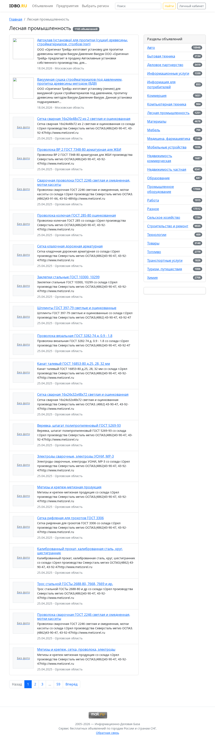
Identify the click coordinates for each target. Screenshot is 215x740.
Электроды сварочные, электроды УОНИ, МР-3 (75, 456)
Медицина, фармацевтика (168, 138)
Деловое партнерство (165, 64)
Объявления (42, 6)
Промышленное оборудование (160, 189)
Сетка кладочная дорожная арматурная (70, 246)
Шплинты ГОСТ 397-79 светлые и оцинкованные (76, 308)
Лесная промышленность (168, 113)
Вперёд (71, 684)
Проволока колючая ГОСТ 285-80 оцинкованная (76, 215)
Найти (169, 6)
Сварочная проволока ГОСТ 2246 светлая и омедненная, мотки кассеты (83, 182)
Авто (151, 47)
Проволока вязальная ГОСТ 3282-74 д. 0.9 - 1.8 (74, 335)
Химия (152, 277)
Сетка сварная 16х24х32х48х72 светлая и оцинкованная (82, 394)
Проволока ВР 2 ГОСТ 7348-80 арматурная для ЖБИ (79, 149)
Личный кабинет (191, 6)
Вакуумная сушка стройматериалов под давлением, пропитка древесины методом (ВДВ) (79, 81)
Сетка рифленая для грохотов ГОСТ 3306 (70, 518)
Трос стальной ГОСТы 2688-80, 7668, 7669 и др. (75, 583)
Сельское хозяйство (163, 217)
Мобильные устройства (166, 147)
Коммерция (156, 95)
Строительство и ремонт (167, 226)
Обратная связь (107, 733)
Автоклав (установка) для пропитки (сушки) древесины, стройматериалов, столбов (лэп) (82, 42)
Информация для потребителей (161, 84)
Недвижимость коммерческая (159, 158)
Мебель (153, 130)
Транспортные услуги (164, 260)
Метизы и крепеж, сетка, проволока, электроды (76, 649)
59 (58, 684)
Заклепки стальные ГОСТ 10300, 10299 (68, 277)
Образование (158, 178)
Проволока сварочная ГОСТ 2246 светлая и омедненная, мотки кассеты (83, 616)
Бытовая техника (161, 56)
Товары (153, 243)
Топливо (154, 252)
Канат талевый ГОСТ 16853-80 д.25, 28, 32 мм (73, 363)
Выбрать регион (95, 6)
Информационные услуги (168, 73)
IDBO (18, 6)
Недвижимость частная (166, 169)
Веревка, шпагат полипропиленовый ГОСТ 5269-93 (79, 425)
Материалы (156, 121)
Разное (153, 209)
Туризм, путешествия (164, 269)
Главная (15, 19)
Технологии (156, 234)
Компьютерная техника (166, 104)
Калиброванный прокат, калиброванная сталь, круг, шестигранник (80, 550)
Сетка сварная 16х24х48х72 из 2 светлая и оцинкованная (83, 118)
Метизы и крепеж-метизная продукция (69, 487)
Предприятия (67, 6)
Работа (153, 200)
